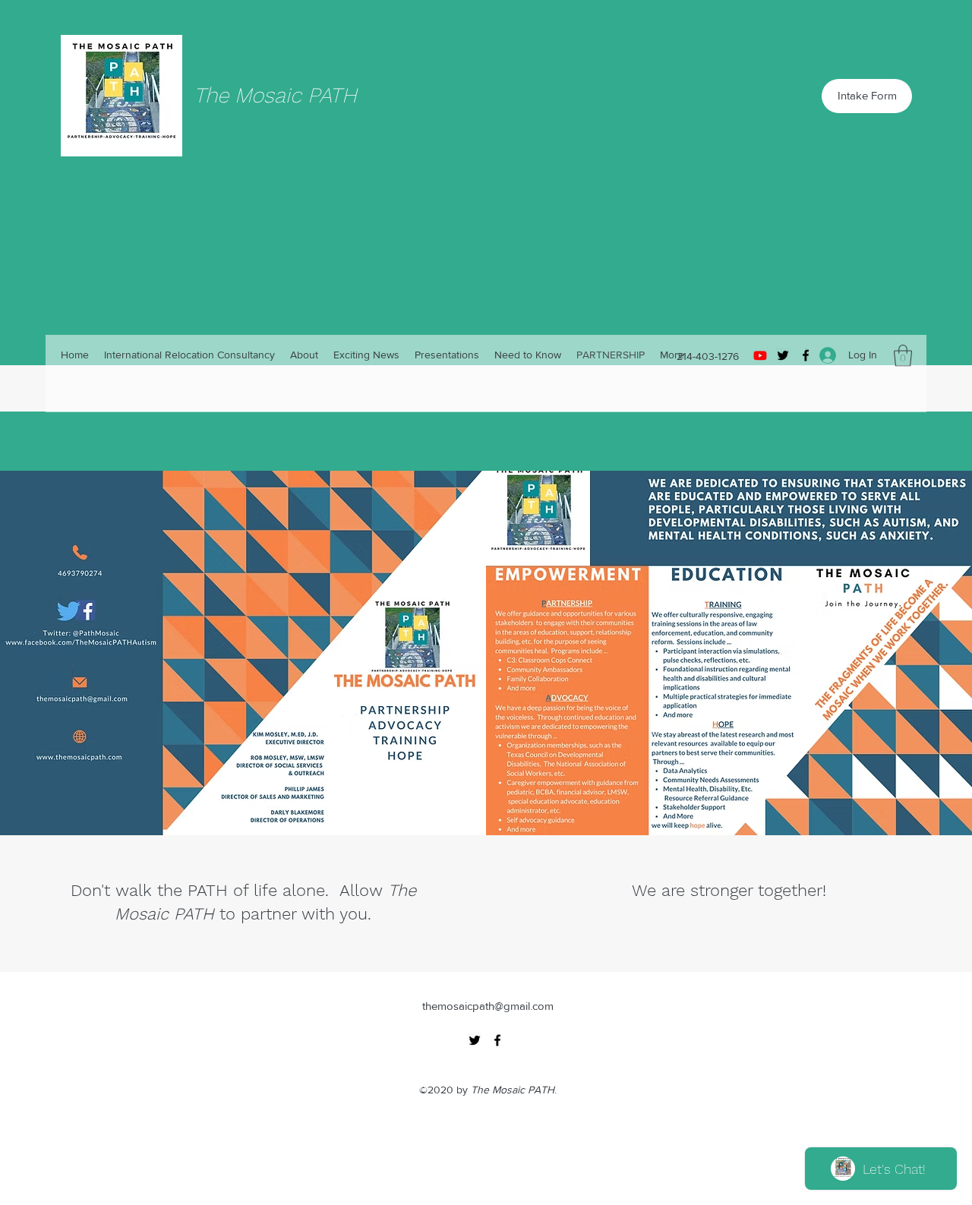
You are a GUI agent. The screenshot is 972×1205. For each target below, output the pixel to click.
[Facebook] (497, 1040)
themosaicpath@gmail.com (488, 1005)
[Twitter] (783, 355)
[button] (903, 356)
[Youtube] (760, 355)
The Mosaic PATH (275, 95)
